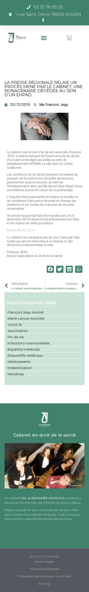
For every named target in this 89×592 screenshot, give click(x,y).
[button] (44, 38)
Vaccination (18, 331)
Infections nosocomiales (29, 343)
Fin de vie (16, 337)
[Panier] (69, 37)
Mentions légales (44, 561)
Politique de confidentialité (44, 569)
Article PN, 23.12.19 (21, 230)
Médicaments (19, 362)
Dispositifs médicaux (25, 356)
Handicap (16, 374)
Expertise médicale (24, 349)
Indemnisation (20, 368)
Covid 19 (14, 325)
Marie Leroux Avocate (26, 318)
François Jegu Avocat (26, 312)
